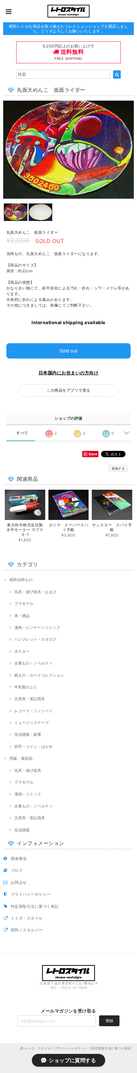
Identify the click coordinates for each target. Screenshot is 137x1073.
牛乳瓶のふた (25, 687)
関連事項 (19, 858)
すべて (22, 433)
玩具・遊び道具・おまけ (35, 591)
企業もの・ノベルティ (33, 663)
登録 (109, 1020)
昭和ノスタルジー (27, 929)
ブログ (17, 870)
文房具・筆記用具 (29, 698)
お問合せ (19, 882)
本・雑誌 (22, 615)
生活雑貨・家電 (27, 734)
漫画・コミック (27, 794)
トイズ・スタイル (27, 918)
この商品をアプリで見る (68, 390)
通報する (118, 468)
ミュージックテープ (31, 722)
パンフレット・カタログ (35, 639)
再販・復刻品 (21, 758)
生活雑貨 (22, 830)
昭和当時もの (21, 579)
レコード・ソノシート (33, 710)
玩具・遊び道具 (27, 770)
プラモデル (23, 603)
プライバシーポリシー (31, 894)
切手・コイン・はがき (33, 746)
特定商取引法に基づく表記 (35, 906)
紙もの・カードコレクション (39, 675)
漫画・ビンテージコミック (37, 627)
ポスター (22, 651)
